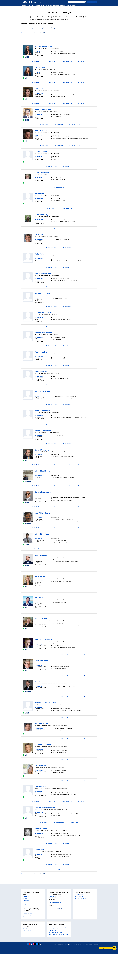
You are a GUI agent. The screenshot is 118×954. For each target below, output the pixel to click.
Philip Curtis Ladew (42, 254)
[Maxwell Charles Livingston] (28, 706)
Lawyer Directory (27, 7)
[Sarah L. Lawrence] (28, 176)
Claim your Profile (53, 930)
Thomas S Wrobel (41, 786)
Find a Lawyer (24, 5)
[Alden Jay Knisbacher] (28, 113)
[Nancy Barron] (28, 580)
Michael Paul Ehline (42, 471)
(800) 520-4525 (39, 581)
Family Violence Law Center (55, 896)
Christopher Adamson (43, 492)
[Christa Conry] (28, 71)
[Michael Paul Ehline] (28, 475)
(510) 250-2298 (39, 239)
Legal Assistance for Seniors (55, 902)
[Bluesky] (37, 944)
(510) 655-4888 (39, 376)
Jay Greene (39, 597)
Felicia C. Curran (41, 152)
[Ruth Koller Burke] (28, 769)
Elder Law (34, 7)
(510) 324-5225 (39, 317)
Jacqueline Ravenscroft (43, 46)
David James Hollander (43, 371)
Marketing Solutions (71, 5)
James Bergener (41, 555)
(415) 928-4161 (39, 791)
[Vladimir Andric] (28, 356)
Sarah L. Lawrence (42, 173)
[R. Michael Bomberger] (28, 748)
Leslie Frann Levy (41, 215)
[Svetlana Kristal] (28, 622)
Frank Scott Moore (42, 660)
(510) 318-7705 (39, 219)
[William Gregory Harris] (28, 277)
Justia (22, 7)
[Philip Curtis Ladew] (28, 258)
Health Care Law (79, 896)
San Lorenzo (26, 905)
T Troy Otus (39, 234)
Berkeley (25, 898)
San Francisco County (28, 913)
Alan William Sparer (42, 513)
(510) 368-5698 (39, 415)
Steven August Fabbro (43, 639)
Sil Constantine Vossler (43, 313)
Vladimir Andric (41, 352)
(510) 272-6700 (39, 259)
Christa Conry (40, 67)
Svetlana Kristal (41, 618)
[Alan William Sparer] (28, 517)
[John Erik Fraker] (28, 134)
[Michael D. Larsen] (28, 727)
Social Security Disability (81, 898)
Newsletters (63, 5)
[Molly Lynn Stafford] (28, 297)
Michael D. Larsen (41, 723)
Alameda (25, 902)
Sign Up (94, 2)
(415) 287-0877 (39, 686)
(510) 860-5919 (39, 707)
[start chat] (114, 948)
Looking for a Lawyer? (105, 948)
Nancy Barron (40, 576)
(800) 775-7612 (39, 135)
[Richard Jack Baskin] (28, 395)
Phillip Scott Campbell (43, 332)
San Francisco (26, 896)
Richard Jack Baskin (42, 391)
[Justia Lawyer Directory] (27, 2)
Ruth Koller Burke (41, 765)
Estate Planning (79, 894)
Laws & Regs (56, 5)
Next (59, 869)
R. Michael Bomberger (43, 744)
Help (72, 944)
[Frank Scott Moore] (28, 664)
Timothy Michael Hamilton (45, 807)
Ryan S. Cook (39, 681)
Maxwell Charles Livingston (45, 702)
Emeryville (25, 904)
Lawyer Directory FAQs (54, 928)
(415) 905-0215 (39, 602)
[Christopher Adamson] (28, 496)
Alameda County (27, 915)
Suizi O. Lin (39, 88)
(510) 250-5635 (39, 51)
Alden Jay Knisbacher (43, 109)
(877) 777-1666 (39, 539)
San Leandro (26, 900)
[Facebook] (31, 944)
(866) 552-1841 (39, 497)
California (39, 7)
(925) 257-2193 (39, 770)
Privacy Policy (85, 944)
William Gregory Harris (43, 273)
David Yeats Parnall (42, 411)
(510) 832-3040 (39, 435)
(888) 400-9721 (39, 476)
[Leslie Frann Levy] (28, 218)
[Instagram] (33, 944)
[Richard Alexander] (28, 454)
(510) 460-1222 (39, 114)
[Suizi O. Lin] (28, 92)
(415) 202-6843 (39, 749)
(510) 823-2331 (39, 156)
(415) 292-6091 (39, 665)
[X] (38, 944)
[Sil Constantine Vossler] (28, 316)
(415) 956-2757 (39, 854)
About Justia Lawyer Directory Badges (58, 927)
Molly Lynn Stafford (42, 293)
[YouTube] (29, 944)
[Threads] (35, 944)
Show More (59, 908)
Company (68, 944)
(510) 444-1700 (39, 396)
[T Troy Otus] (28, 238)
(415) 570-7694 (39, 812)
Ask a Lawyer (32, 5)
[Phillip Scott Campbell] (28, 336)
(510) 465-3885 (39, 198)
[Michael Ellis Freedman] (28, 538)
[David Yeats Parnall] (28, 414)
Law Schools (49, 5)
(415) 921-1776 (39, 455)
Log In (89, 2)
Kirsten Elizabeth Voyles (44, 430)
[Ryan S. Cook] (28, 685)
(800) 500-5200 (39, 560)
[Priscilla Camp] (28, 197)
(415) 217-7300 (39, 518)
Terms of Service (77, 944)
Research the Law (40, 5)
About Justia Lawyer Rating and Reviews (58, 934)
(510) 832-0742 (39, 337)
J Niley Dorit (39, 849)
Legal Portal (63, 944)
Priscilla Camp (40, 194)
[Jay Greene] (28, 601)
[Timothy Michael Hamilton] (28, 811)
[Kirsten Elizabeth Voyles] (28, 434)
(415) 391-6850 (39, 644)
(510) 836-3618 (39, 177)
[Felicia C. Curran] (28, 155)
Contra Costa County (28, 916)
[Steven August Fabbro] (28, 643)
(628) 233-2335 (39, 357)
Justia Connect (56, 944)
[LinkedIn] (28, 944)
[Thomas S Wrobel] (28, 790)
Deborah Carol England (43, 828)
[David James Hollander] (28, 375)
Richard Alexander (42, 450)
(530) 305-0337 (39, 298)
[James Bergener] (28, 559)
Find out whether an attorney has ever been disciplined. (32, 929)
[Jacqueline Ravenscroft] (28, 50)
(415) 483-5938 (39, 728)
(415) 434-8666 (39, 833)
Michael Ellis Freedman (43, 534)
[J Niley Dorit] (28, 853)
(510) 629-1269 (39, 278)
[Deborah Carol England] (28, 832)
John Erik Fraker (41, 130)
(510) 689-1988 (39, 93)
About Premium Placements (55, 932)
